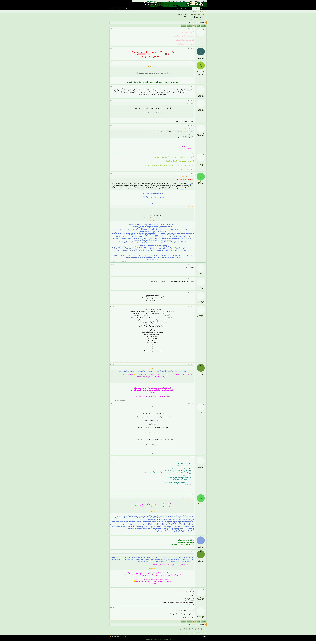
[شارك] (114, 29)
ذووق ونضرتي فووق (201, 19)
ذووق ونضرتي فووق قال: (187, 176)
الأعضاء (181, 8)
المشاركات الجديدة (202, 11)
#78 (111, 551)
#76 (111, 495)
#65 (111, 100)
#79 (111, 589)
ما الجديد (189, 8)
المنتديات (196, 8)
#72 (111, 306)
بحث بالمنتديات (193, 11)
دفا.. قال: (191, 206)
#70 (111, 278)
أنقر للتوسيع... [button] (152, 117)
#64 (111, 86)
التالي (184, 25)
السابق (203, 25)
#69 (111, 264)
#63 (111, 62)
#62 (111, 48)
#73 (111, 364)
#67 (111, 154)
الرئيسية (203, 8)
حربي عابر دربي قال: (188, 128)
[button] (185, 8)
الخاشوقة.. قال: (153, 66)
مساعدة (119, 636)
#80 (111, 607)
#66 (111, 125)
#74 (111, 404)
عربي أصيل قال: (153, 368)
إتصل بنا (124, 636)
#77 (111, 537)
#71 (111, 292)
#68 (111, 173)
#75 (111, 457)
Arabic (203, 636)
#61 (111, 29)
